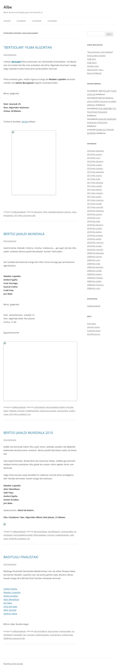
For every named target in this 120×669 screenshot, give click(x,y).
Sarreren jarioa (93, 327)
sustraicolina (62, 410)
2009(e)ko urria (93, 260)
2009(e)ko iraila (93, 263)
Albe (8, 7)
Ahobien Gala (93, 66)
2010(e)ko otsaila (94, 246)
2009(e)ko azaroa (94, 256)
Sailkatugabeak (18, 212)
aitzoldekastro (54, 531)
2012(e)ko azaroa (94, 154)
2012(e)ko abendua (95, 150)
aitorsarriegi (53, 631)
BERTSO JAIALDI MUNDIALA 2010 (28, 432)
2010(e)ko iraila (93, 221)
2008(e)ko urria (93, 288)
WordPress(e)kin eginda (13, 663)
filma (45, 212)
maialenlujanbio (32, 410)
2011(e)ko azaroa (94, 175)
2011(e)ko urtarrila (95, 207)
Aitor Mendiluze (11, 599)
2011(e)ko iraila (93, 179)
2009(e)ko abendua (95, 253)
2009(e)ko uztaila (94, 270)
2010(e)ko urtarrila (95, 249)
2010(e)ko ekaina (94, 232)
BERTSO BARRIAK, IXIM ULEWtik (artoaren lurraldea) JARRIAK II (101, 101)
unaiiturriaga (67, 634)
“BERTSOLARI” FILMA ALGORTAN (28, 47)
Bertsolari (16, 61)
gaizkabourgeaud (55, 212)
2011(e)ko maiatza (95, 193)
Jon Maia (8, 603)
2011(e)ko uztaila (94, 186)
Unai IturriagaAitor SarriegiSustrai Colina (10, 610)
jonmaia (20, 410)
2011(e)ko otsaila (94, 203)
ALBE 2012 (91, 59)
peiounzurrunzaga (48, 410)
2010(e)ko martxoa (95, 242)
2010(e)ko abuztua (95, 224)
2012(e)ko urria (93, 157)
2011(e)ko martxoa (95, 200)
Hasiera (7, 21)
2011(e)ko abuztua (95, 182)
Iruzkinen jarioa (94, 330)
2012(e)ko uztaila (94, 165)
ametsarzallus (67, 531)
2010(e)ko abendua (95, 210)
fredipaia (13, 410)
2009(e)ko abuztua (95, 267)
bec (24, 634)
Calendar (21, 21)
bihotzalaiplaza (39, 535)
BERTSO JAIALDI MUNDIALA (24, 234)
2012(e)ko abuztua (95, 161)
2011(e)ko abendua (95, 172)
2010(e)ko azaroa (94, 214)
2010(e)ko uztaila (94, 228)
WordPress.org (93, 334)
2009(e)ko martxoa (95, 284)
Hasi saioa (91, 323)
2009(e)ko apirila (94, 281)
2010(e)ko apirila (94, 239)
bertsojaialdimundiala (55, 407)
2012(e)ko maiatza (95, 168)
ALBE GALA (92, 62)
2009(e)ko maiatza (95, 277)
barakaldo (18, 634)
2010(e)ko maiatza (95, 235)
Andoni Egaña (10, 588)
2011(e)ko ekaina (94, 189)
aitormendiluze (40, 531)
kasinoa (67, 212)
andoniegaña (39, 407)
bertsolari (38, 212)
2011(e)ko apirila (94, 196)
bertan (25, 121)
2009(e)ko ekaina (94, 274)
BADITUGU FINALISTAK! (21, 557)
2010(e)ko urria (93, 217)
